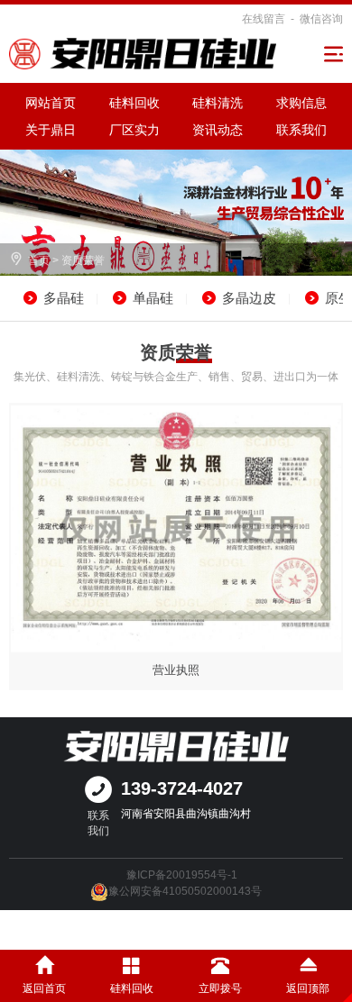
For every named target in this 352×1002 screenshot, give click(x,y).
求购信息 (301, 103)
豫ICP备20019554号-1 (181, 875)
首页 (39, 260)
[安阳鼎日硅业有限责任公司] (142, 53)
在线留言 (263, 19)
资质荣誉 (83, 260)
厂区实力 (134, 130)
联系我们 (301, 130)
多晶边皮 (249, 297)
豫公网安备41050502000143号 (185, 891)
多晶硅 (63, 297)
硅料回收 (134, 103)
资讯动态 (217, 130)
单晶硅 (153, 297)
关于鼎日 (50, 130)
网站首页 (50, 103)
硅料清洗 (217, 103)
